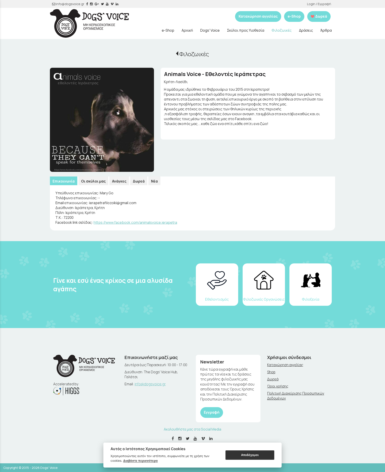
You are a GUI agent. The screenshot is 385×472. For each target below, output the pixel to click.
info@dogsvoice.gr (69, 4)
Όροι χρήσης (277, 386)
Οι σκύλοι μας (93, 181)
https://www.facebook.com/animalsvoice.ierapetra (135, 222)
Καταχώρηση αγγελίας (258, 16)
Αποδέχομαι (250, 455)
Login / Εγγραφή (319, 4)
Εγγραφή (211, 412)
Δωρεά (139, 181)
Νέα (154, 181)
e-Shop (294, 16)
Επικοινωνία (64, 181)
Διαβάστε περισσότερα (140, 460)
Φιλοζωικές (194, 54)
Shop (271, 371)
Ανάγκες (119, 181)
